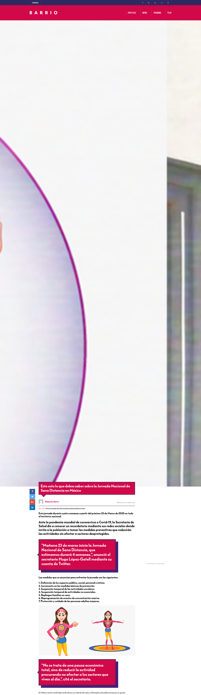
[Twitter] (149, 2)
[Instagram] (162, 2)
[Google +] (155, 2)
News (43, 508)
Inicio (40, 508)
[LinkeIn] (32, 507)
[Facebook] (143, 2)
